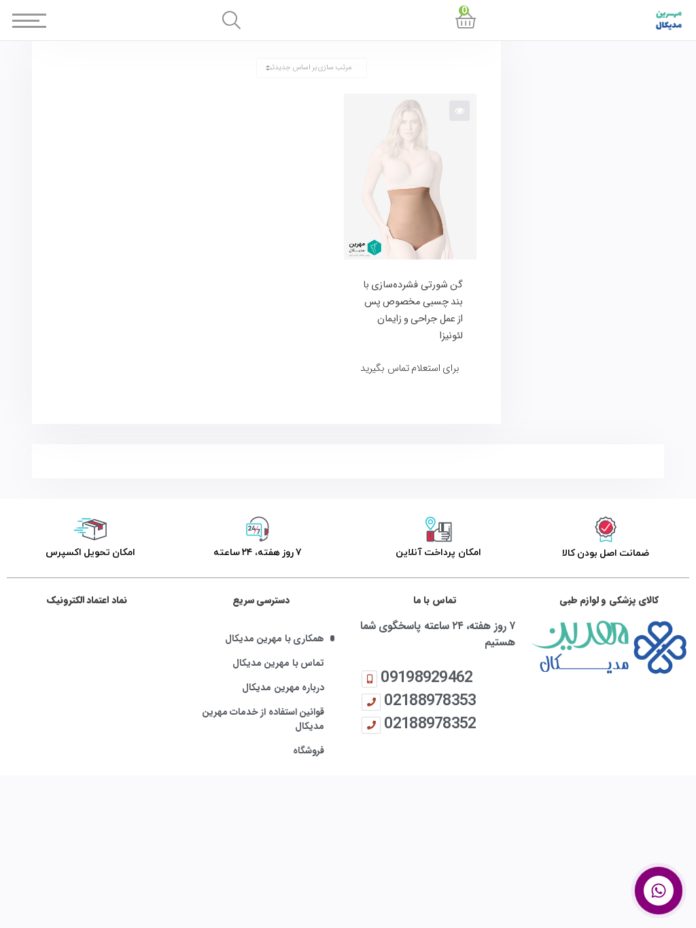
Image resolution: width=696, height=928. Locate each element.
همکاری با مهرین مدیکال (274, 639)
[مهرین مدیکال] (609, 646)
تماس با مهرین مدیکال (278, 663)
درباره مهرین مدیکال (283, 688)
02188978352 (430, 723)
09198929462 (426, 677)
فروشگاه (308, 751)
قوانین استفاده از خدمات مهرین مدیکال (263, 719)
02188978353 (430, 700)
